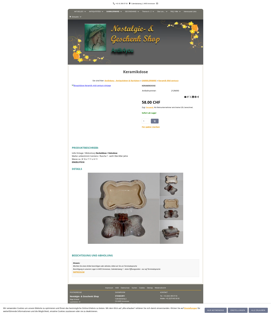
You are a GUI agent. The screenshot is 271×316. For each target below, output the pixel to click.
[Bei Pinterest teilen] (195, 97)
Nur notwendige (215, 310)
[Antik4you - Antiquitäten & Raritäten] (70, 11)
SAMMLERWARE (149, 80)
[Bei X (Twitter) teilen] (190, 97)
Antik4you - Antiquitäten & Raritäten (122, 80)
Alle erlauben (258, 310)
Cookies (142, 288)
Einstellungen (190, 308)
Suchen (134, 288)
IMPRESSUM (78, 272)
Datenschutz (125, 288)
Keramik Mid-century (168, 80)
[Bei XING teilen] (198, 97)
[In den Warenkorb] (155, 121)
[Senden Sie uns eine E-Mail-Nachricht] (157, 3)
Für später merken (151, 127)
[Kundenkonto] (196, 16)
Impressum (109, 288)
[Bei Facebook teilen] (188, 97)
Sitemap (150, 288)
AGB (117, 288)
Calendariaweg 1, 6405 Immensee (143, 3)
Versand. (150, 107)
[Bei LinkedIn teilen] (193, 97)
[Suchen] (200, 16)
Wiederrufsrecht (160, 288)
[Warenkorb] (191, 16)
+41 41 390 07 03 (121, 3)
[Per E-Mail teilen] (185, 97)
